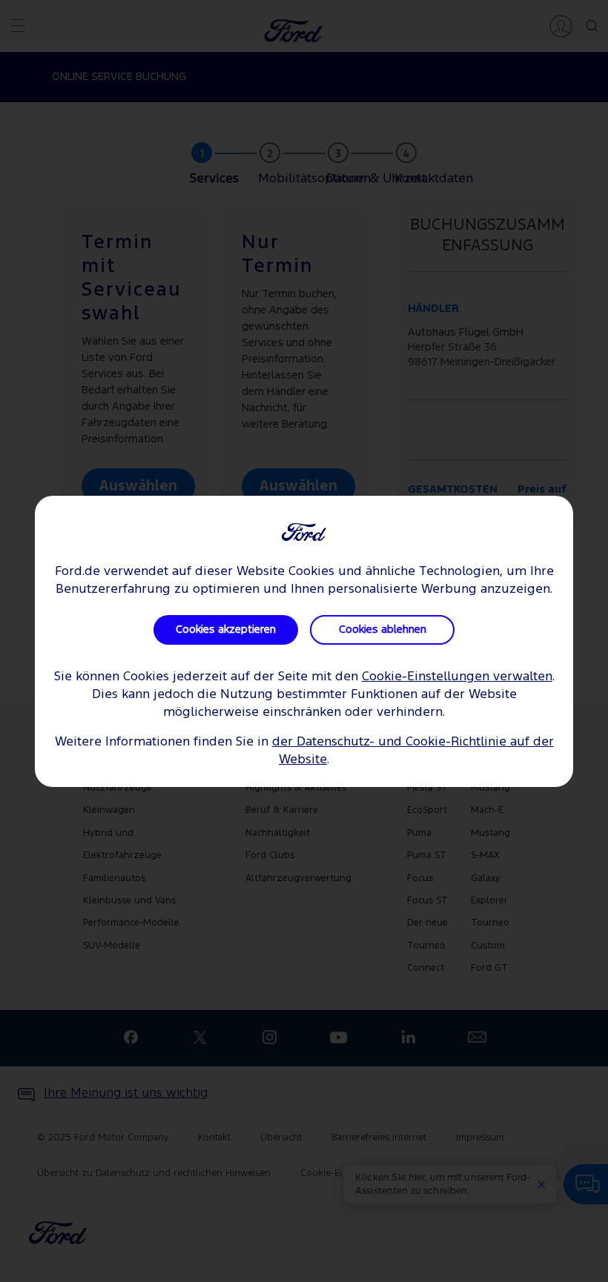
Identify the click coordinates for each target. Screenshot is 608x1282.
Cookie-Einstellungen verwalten (457, 676)
